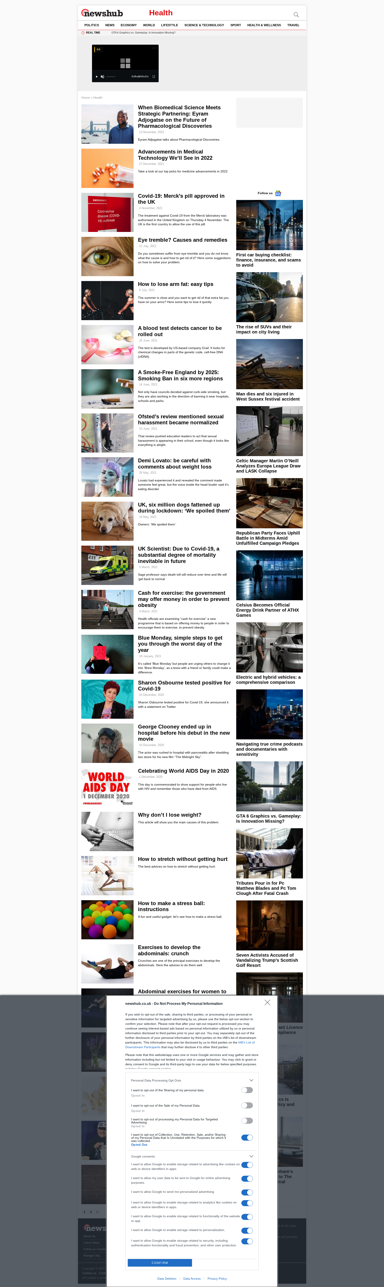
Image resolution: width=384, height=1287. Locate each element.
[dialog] (192, 1141)
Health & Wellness (264, 25)
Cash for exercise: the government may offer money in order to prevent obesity (183, 599)
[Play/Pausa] (96, 76)
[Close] (269, 1004)
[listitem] (192, 1080)
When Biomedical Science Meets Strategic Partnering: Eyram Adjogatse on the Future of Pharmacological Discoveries (179, 116)
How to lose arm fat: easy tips (175, 284)
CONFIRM (160, 1263)
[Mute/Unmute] (102, 76)
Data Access (192, 1278)
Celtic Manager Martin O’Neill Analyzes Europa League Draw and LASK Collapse (268, 465)
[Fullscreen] (153, 76)
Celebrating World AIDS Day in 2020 (183, 771)
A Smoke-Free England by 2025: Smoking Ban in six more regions (180, 375)
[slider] (110, 76)
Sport (235, 25)
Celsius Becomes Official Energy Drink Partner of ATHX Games (267, 610)
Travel (293, 25)
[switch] (247, 1090)
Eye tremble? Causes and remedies (182, 240)
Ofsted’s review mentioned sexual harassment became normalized (181, 419)
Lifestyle (169, 25)
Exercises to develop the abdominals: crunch (169, 950)
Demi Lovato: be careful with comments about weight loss (175, 463)
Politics (91, 25)
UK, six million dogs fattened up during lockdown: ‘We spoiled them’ (184, 508)
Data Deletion (166, 1278)
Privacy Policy (217, 1278)
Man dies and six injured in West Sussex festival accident (268, 396)
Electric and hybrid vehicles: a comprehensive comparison (268, 680)
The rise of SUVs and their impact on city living (264, 329)
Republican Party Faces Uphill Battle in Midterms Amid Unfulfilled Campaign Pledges (268, 538)
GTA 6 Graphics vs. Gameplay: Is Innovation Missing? (268, 819)
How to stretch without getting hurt (183, 859)
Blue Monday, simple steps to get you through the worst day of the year (180, 644)
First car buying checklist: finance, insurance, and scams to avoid (268, 259)
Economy (129, 25)
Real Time (93, 32)
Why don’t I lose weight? (170, 815)
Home (85, 97)
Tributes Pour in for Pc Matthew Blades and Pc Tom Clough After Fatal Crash (266, 888)
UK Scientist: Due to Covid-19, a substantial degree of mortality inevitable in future (178, 555)
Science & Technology (204, 25)
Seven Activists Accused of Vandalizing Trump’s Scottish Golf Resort (267, 960)
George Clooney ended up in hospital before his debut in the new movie (184, 733)
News (109, 25)
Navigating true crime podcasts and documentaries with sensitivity (269, 749)
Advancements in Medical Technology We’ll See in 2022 (175, 155)
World (149, 25)
